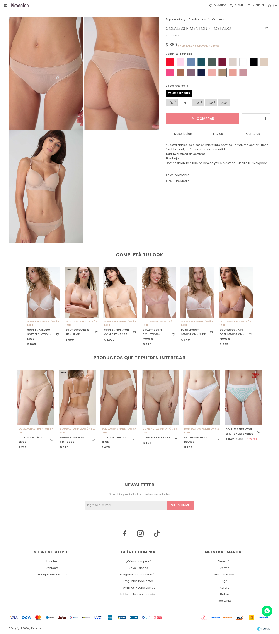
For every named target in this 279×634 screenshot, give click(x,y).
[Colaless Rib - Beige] (160, 397)
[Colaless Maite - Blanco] (201, 397)
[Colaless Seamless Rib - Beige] (77, 397)
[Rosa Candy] (180, 62)
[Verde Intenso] (201, 62)
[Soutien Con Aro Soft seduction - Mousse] (236, 292)
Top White (225, 601)
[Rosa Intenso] (170, 72)
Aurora (225, 588)
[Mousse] (232, 72)
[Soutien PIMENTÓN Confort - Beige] (120, 292)
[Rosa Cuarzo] (212, 72)
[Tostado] (222, 72)
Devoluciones (138, 568)
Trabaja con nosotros (52, 574)
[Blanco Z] (243, 62)
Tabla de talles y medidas (138, 594)
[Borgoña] (222, 62)
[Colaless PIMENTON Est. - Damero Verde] (243, 397)
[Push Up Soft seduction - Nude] (197, 292)
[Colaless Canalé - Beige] (118, 397)
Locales (51, 561)
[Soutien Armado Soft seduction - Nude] (43, 292)
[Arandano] (201, 72)
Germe (224, 568)
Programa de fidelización (138, 574)
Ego (224, 581)
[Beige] (264, 62)
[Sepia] (180, 72)
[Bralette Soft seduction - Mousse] (159, 292)
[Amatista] (191, 72)
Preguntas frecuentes (138, 581)
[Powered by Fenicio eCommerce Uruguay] (263, 628)
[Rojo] (170, 62)
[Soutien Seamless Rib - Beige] (82, 292)
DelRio (224, 594)
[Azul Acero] (191, 62)
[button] (236, 5)
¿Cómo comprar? (138, 561)
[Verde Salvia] (212, 62)
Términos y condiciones (138, 588)
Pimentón (224, 561)
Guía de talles (181, 93)
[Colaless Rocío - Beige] (35, 397)
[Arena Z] (232, 62)
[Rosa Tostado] (243, 72)
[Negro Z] (253, 62)
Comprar (205, 118)
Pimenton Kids (224, 574)
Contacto (52, 568)
